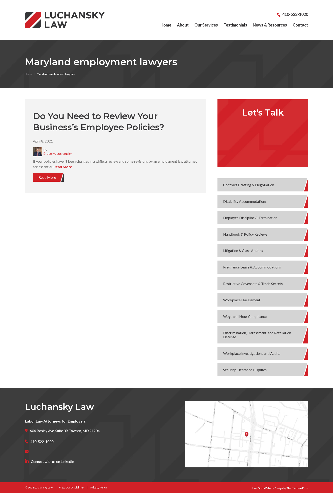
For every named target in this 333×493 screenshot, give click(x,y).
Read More (62, 166)
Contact (300, 24)
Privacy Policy (98, 487)
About (183, 24)
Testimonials (235, 24)
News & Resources (270, 24)
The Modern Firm (297, 488)
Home (165, 24)
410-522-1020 (295, 14)
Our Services (206, 24)
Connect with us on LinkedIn (52, 461)
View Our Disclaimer (71, 487)
